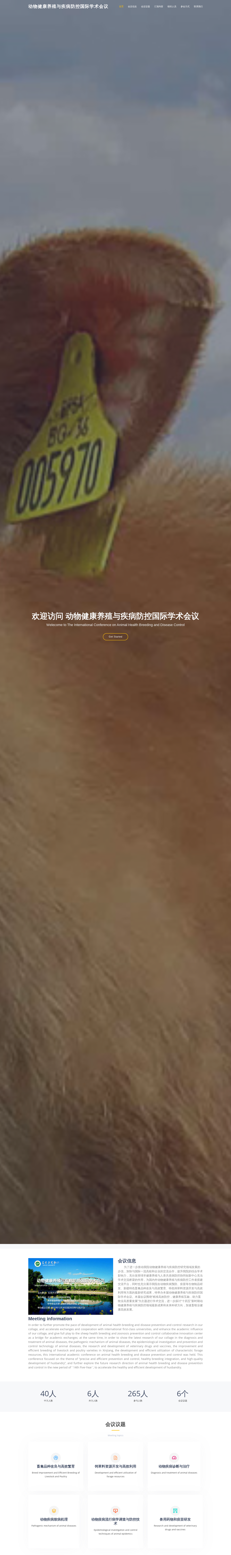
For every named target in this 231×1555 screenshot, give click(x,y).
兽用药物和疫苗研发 (175, 1519)
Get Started (115, 636)
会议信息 (132, 6)
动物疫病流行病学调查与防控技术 (115, 1521)
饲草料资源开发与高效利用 (115, 1466)
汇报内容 (158, 6)
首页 (121, 6)
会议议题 (145, 6)
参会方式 (185, 6)
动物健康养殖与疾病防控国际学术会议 (68, 6)
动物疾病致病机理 (54, 1519)
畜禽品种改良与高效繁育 (56, 1466)
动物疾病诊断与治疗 (174, 1466)
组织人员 (172, 6)
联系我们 (198, 6)
